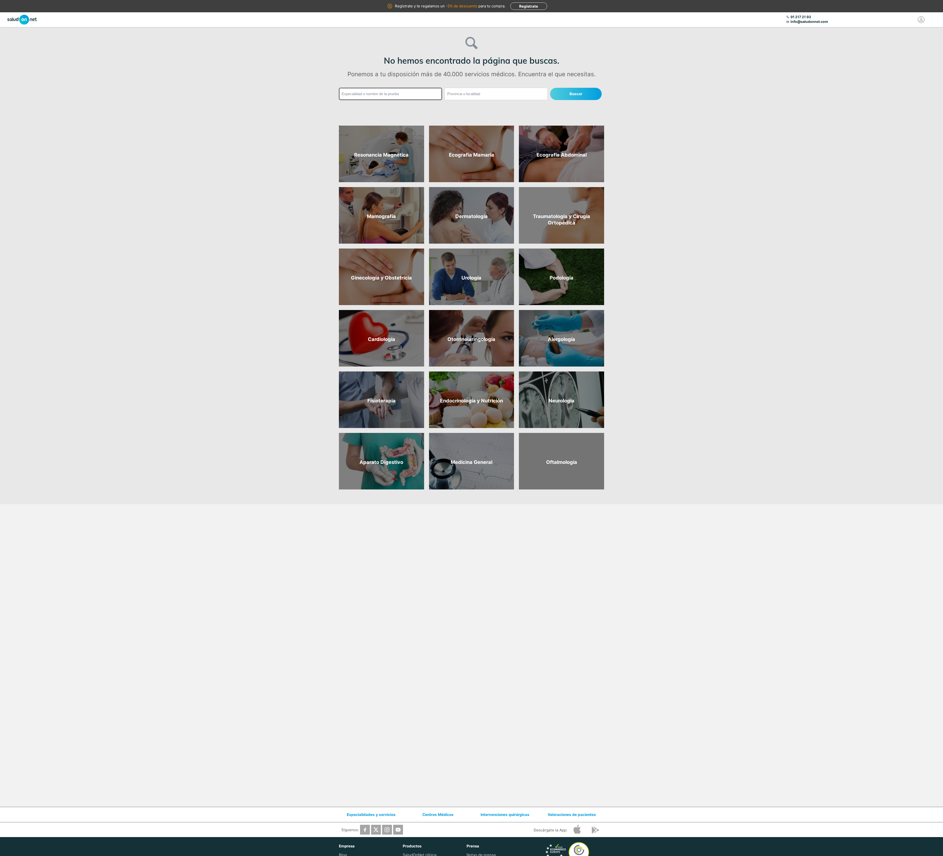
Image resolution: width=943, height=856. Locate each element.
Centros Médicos (438, 814)
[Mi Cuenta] (921, 19)
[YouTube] (398, 830)
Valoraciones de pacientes (572, 814)
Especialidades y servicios (371, 814)
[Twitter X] (376, 830)
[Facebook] (365, 830)
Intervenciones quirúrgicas (505, 814)
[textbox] (390, 94)
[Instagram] (387, 830)
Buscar (575, 93)
